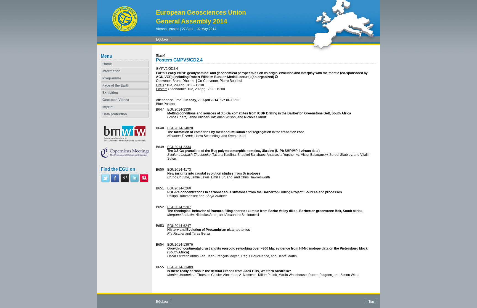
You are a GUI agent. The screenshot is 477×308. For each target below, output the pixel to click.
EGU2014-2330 (179, 109)
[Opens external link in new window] (105, 181)
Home (107, 64)
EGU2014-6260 (179, 188)
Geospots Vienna (115, 100)
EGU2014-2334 (179, 147)
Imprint (107, 107)
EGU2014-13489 (180, 267)
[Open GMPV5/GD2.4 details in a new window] (276, 77)
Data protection (114, 114)
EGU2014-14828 (180, 128)
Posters (161, 89)
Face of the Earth (115, 85)
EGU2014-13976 (180, 245)
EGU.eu (162, 39)
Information (111, 71)
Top (371, 302)
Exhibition (110, 93)
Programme (111, 78)
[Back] (160, 56)
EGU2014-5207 (179, 207)
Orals (160, 85)
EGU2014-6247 (179, 226)
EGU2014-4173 (179, 170)
